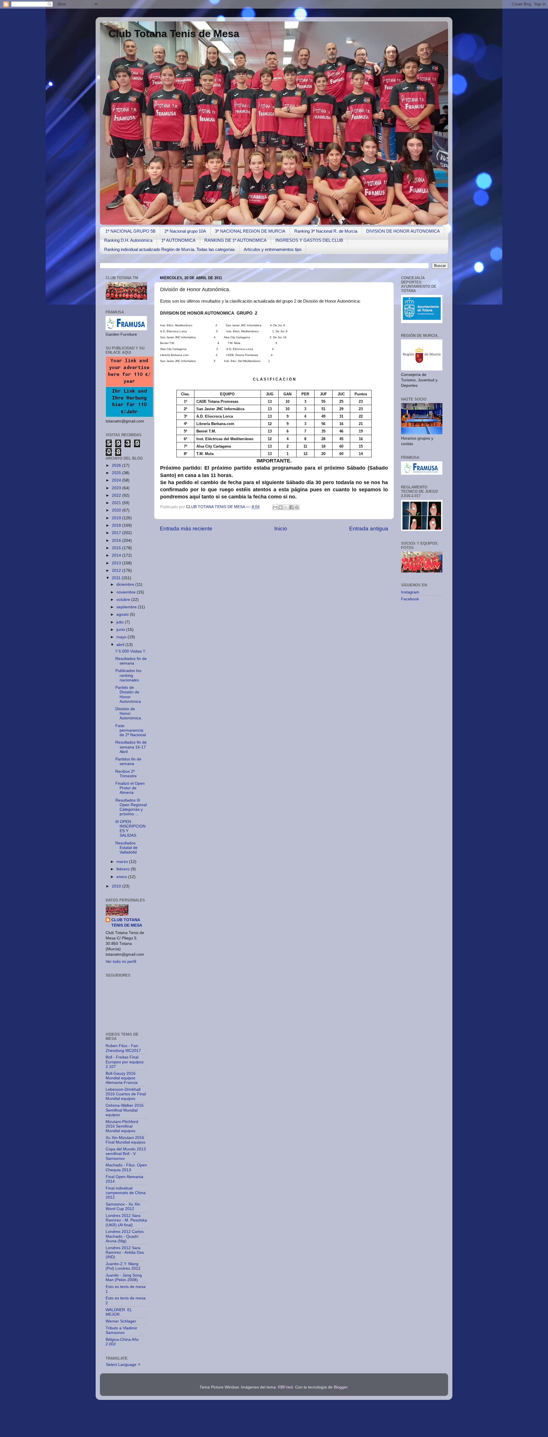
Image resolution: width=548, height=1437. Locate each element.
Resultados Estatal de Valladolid (126, 847)
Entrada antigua (368, 529)
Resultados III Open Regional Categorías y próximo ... (131, 807)
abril (120, 645)
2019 (117, 518)
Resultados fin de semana (131, 661)
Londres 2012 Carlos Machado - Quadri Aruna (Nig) (125, 1236)
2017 (117, 533)
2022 (117, 495)
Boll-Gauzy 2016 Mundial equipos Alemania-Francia (122, 1078)
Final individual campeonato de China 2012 (126, 1192)
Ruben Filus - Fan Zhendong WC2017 (123, 1048)
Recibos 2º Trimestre (126, 773)
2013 (117, 563)
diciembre (125, 584)
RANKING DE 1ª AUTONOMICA (235, 240)
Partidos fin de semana (128, 761)
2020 (117, 510)
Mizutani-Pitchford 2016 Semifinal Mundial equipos (122, 1126)
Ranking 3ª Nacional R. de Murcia (325, 231)
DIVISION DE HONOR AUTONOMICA (403, 231)
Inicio (280, 529)
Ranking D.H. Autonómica (128, 240)
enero (122, 877)
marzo (122, 862)
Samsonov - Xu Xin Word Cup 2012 (123, 1206)
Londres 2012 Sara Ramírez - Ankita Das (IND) (125, 1252)
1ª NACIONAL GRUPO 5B (130, 231)
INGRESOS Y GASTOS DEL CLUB (309, 240)
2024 (117, 480)
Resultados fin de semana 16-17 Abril (131, 747)
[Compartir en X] (286, 507)
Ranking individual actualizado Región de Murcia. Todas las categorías (169, 249)
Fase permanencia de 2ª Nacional (130, 730)
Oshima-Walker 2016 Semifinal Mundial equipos (125, 1110)
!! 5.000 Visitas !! (130, 651)
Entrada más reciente (186, 529)
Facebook (410, 599)
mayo (122, 637)
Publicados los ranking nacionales (128, 675)
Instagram (410, 592)
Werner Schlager (121, 1321)
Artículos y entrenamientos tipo (272, 249)
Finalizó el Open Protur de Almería (130, 788)
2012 (117, 570)
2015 (117, 548)
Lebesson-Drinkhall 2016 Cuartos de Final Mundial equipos (126, 1094)
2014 (117, 555)
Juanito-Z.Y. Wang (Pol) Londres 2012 (123, 1266)
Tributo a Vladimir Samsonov (121, 1330)
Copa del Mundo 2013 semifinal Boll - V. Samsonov (126, 1153)
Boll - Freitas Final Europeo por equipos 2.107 (125, 1061)
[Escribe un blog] (280, 507)
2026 (117, 465)
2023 (117, 488)
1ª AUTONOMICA (178, 240)
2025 (117, 473)
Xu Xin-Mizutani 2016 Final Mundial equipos (125, 1140)
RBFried (285, 1387)
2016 (117, 540)
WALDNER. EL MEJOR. (119, 1312)
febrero (123, 869)
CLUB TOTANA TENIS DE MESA (216, 507)
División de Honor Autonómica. (128, 713)
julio (120, 622)
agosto (123, 614)
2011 (117, 578)
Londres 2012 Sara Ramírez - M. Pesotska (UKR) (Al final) (126, 1220)
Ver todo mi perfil (121, 961)
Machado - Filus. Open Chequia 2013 (126, 1167)
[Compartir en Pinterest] (297, 507)
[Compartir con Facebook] (291, 507)
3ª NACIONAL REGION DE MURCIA (250, 231)
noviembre (126, 592)
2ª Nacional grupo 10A (185, 231)
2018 (117, 525)
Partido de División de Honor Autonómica (128, 694)
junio (121, 629)
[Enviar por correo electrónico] (275, 507)
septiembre (127, 607)
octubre (123, 599)
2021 (117, 503)
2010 (117, 886)
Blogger (340, 1387)
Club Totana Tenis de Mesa (173, 33)
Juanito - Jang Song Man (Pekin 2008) (124, 1277)
